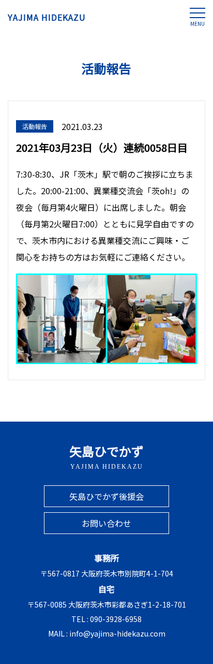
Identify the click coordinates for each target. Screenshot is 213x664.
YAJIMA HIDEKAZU (47, 17)
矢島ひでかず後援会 (106, 496)
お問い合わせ (106, 523)
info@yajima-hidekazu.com (117, 633)
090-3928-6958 (116, 619)
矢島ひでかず (106, 456)
